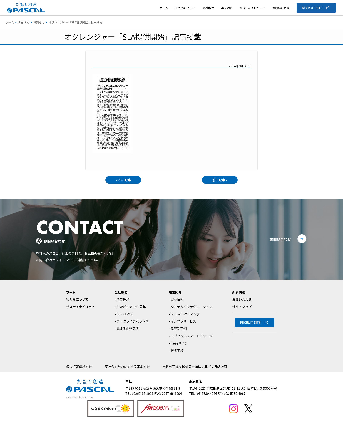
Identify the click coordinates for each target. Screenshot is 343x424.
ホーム (164, 8)
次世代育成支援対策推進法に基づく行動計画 (195, 366)
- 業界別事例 (178, 328)
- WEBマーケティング (184, 314)
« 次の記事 (123, 179)
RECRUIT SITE (312, 7)
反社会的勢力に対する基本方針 (127, 366)
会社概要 (208, 8)
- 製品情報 (176, 299)
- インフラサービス (182, 321)
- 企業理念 (122, 299)
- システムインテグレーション (190, 306)
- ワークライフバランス (132, 321)
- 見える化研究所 (127, 328)
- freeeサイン (178, 343)
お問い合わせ (280, 8)
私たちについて (185, 8)
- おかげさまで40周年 (130, 306)
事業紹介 (227, 8)
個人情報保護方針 (79, 366)
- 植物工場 (176, 350)
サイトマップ (242, 306)
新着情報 (238, 292)
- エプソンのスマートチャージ (190, 335)
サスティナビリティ (252, 8)
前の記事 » (219, 179)
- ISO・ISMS (123, 314)
